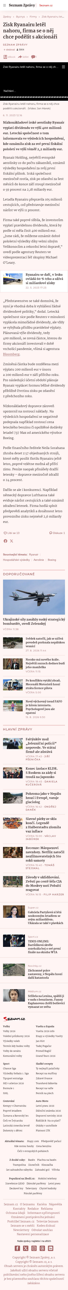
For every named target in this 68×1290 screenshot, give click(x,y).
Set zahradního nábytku (19, 1170)
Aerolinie (39, 559)
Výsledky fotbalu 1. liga (16, 1074)
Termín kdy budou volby (16, 1046)
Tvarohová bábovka (46, 1084)
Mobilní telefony (47, 1179)
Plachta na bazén (46, 1160)
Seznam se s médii (23, 1226)
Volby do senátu (12, 1051)
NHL (5, 1093)
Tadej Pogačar (43, 1046)
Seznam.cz (46, 5)
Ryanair (33, 554)
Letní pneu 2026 (45, 1106)
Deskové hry (16, 1189)
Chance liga (9, 1069)
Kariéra (42, 1204)
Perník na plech (44, 1093)
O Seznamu (27, 1204)
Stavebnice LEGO (14, 1184)
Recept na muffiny (46, 1074)
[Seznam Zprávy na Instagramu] (34, 1248)
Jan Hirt (40, 1041)
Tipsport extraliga (13, 1079)
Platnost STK (43, 1131)
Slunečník (33, 1165)
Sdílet (25, 56)
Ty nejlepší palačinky (48, 1069)
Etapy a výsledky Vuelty (49, 1036)
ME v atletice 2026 (13, 1084)
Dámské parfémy (36, 1184)
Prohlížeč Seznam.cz (20, 1221)
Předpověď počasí (51, 1141)
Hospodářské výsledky (16, 559)
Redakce (33, 1209)
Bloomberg (11, 354)
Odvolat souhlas (42, 1230)
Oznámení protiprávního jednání (33, 1217)
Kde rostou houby (24, 1146)
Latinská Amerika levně (16, 1126)
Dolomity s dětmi (12, 1131)
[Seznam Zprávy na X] (25, 1248)
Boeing (52, 559)
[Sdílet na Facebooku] (5, 541)
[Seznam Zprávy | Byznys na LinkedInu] (50, 1248)
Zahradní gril (42, 1170)
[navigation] (5, 5)
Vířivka (56, 1170)
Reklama (47, 1209)
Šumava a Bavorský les (16, 1116)
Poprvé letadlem (12, 1111)
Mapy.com (33, 1141)
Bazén (31, 1160)
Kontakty (19, 1209)
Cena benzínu (43, 1146)
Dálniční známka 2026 (48, 1111)
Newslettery (21, 1230)
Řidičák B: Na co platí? (48, 1121)
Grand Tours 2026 (45, 1056)
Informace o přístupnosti (43, 1213)
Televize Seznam (47, 1221)
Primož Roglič (43, 1051)
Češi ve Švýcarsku (13, 1121)
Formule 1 (8, 1088)
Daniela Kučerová (42, 783)
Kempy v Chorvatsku (14, 1106)
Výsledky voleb (11, 1041)
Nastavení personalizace (33, 1234)
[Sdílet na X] (11, 541)
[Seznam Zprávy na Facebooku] (17, 1248)
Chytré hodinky (47, 1189)
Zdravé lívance (44, 1079)
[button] (63, 66)
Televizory (31, 1189)
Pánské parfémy (33, 1194)
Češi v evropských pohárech (33, 1151)
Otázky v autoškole (46, 1126)
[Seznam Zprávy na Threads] (42, 1248)
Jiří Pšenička (38, 758)
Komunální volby (12, 1056)
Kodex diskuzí (46, 1226)
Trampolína (19, 1165)
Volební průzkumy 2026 (16, 1036)
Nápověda (55, 1204)
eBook (11, 56)
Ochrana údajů (15, 1213)
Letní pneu (54, 1184)
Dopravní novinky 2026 (49, 1116)
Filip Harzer (54, 894)
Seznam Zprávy (15, 44)
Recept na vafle (44, 1088)
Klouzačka (47, 1165)
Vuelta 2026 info (45, 1031)
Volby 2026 (9, 1031)
